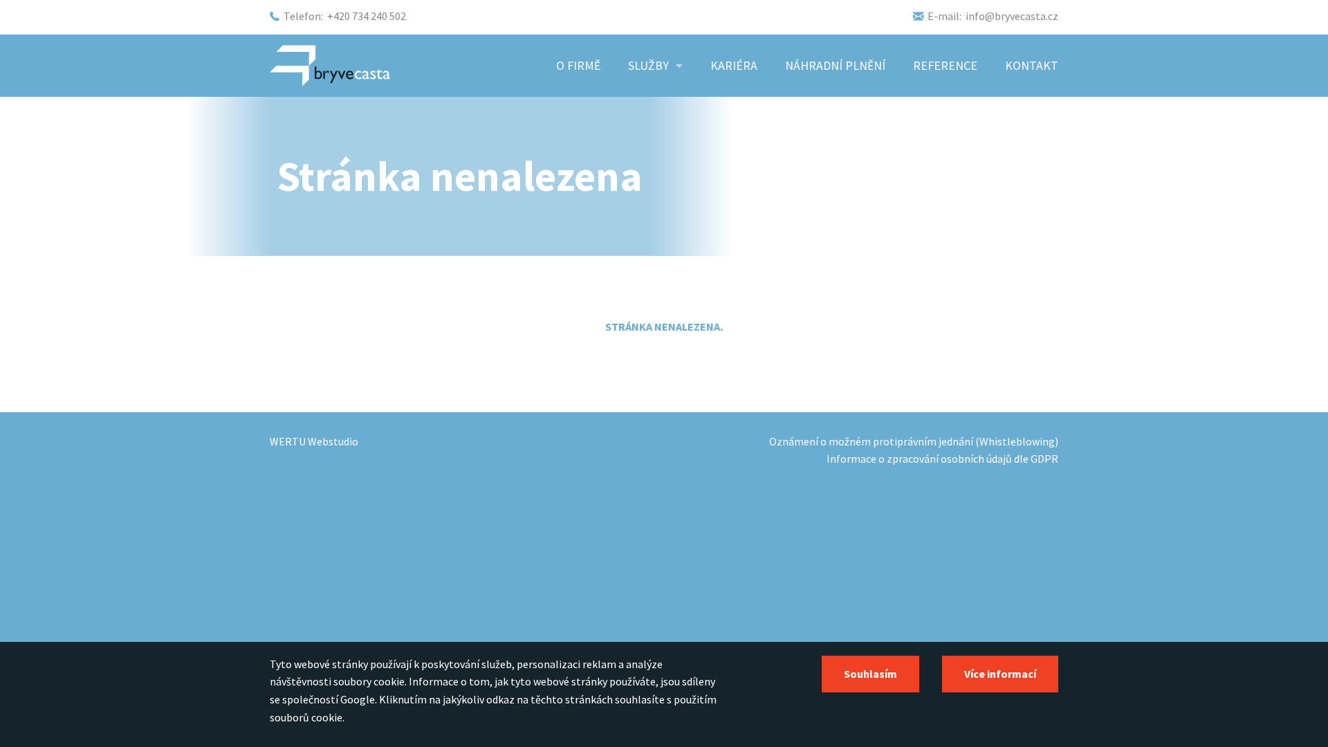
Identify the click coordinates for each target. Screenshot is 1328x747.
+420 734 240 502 (366, 16)
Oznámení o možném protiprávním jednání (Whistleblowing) (913, 441)
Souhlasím (870, 674)
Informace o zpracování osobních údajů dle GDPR (942, 458)
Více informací (1000, 674)
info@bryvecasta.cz (1012, 16)
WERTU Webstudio (314, 441)
